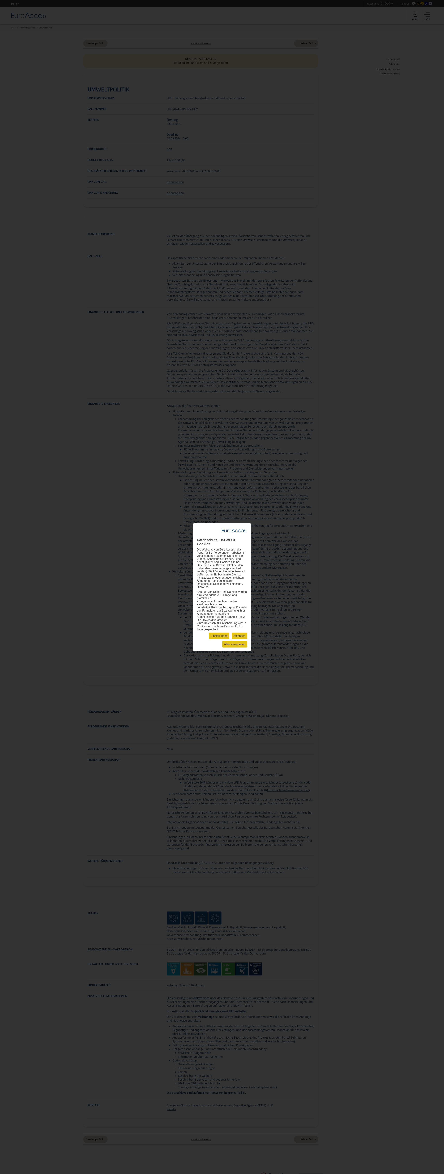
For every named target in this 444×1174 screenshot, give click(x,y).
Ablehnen (239, 635)
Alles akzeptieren (234, 644)
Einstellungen (219, 635)
